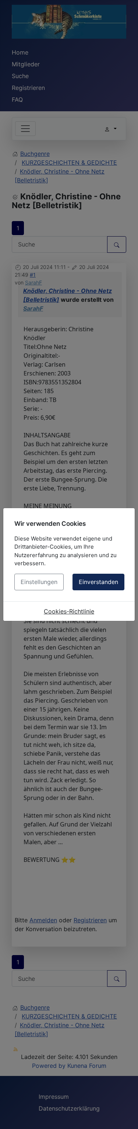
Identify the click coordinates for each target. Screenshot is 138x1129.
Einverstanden (98, 582)
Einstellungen (39, 582)
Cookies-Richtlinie (69, 611)
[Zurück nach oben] (125, 1115)
